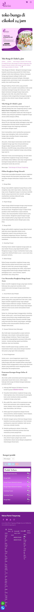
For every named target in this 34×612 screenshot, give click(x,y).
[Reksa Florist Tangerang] (6, 6)
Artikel (9, 61)
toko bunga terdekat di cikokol (10, 67)
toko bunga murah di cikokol (22, 65)
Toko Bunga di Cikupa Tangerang (18, 167)
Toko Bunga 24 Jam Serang (25, 553)
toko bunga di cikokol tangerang (20, 63)
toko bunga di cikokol (19, 61)
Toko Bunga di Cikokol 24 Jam (13, 58)
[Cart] (26, 2)
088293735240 (18, 389)
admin (3, 61)
